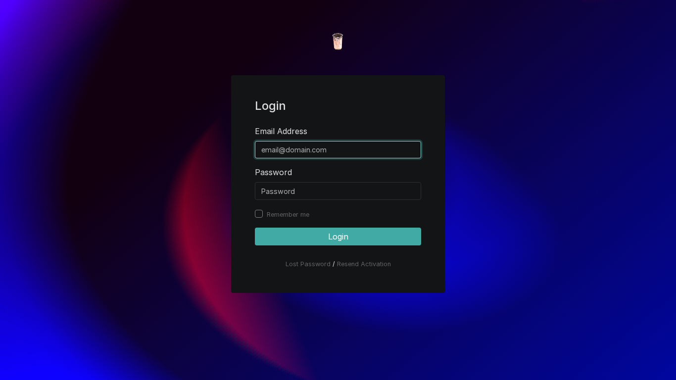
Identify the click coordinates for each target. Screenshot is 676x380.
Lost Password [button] (308, 264)
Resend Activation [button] (364, 264)
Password (273, 172)
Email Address (281, 131)
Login (338, 236)
